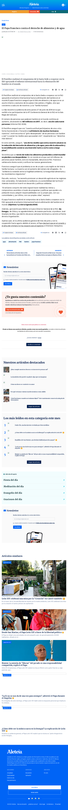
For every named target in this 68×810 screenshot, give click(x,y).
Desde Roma (5, 20)
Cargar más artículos (34, 406)
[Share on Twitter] (59, 89)
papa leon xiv (7, 562)
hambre (26, 242)
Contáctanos (50, 804)
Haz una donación (22, 804)
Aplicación (28, 775)
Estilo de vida (10, 778)
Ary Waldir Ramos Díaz (24, 32)
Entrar (39, 338)
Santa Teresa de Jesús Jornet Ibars (40, 8)
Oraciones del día (13, 499)
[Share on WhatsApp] (65, 89)
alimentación (12, 242)
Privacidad (58, 804)
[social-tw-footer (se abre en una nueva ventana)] (35, 799)
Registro (14, 11)
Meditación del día (14, 486)
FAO (20, 242)
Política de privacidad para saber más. (35, 279)
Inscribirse (8, 284)
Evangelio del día (13, 493)
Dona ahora (33, 11)
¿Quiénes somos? (33, 804)
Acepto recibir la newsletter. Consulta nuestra (25, 279)
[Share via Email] (62, 89)
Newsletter (29, 773)
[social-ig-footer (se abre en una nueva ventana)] (39, 799)
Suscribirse (34, 787)
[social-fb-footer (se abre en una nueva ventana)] (32, 799)
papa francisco (36, 242)
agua (4, 242)
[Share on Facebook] (52, 89)
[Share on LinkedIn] (56, 89)
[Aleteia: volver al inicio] (34, 4)
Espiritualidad (10, 775)
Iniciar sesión (34, 792)
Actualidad (10, 773)
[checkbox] (4, 279)
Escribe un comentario (34, 344)
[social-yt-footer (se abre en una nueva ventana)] (29, 799)
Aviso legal (42, 804)
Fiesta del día (11, 480)
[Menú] (10, 5)
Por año (46, 773)
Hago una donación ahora (14, 309)
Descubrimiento (11, 780)
